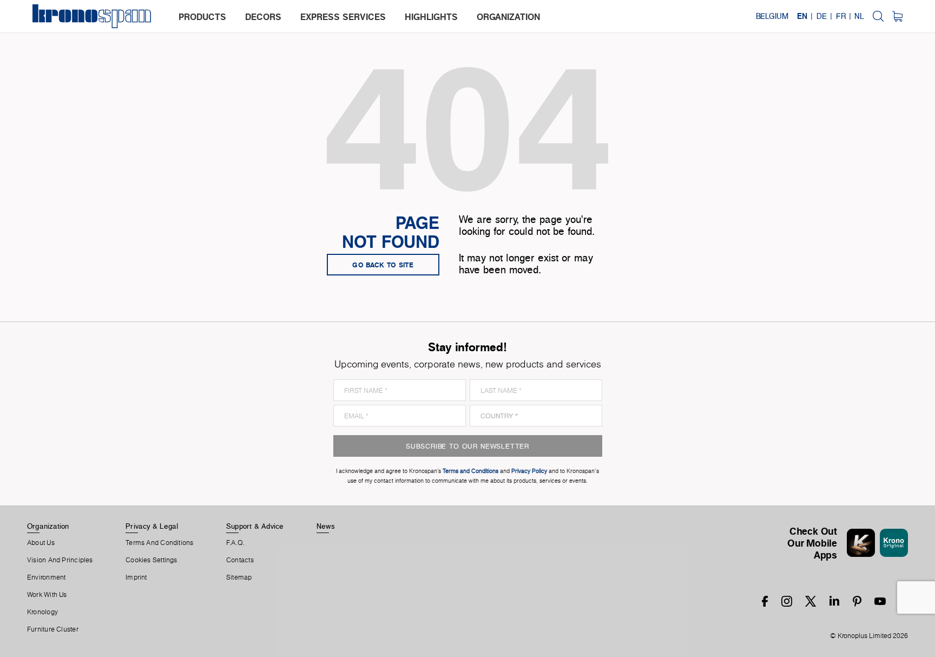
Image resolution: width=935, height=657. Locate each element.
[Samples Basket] (897, 16)
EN (802, 16)
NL (859, 16)
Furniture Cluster (52, 629)
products (202, 16)
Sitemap (239, 577)
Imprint (136, 577)
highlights (431, 16)
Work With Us (47, 594)
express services (343, 16)
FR (841, 16)
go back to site (383, 265)
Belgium (772, 16)
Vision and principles (60, 560)
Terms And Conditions (159, 542)
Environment (46, 577)
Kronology (42, 612)
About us (41, 542)
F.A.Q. (235, 542)
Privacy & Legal (152, 526)
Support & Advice (255, 526)
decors (263, 16)
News (326, 526)
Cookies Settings (151, 560)
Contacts (240, 560)
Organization (48, 526)
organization (508, 16)
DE (822, 16)
